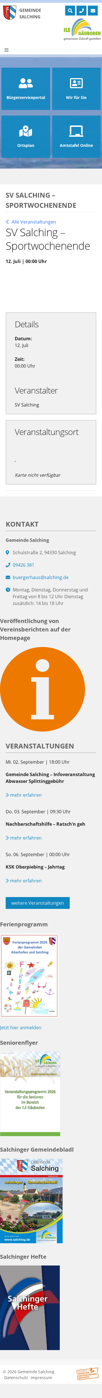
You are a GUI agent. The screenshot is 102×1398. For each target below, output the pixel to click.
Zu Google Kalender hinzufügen (44, 281)
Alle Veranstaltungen (33, 222)
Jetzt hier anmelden (20, 1027)
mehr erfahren (25, 795)
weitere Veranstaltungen (37, 903)
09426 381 (23, 565)
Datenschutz (16, 1377)
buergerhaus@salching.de (41, 577)
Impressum (41, 1377)
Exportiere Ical (27, 294)
